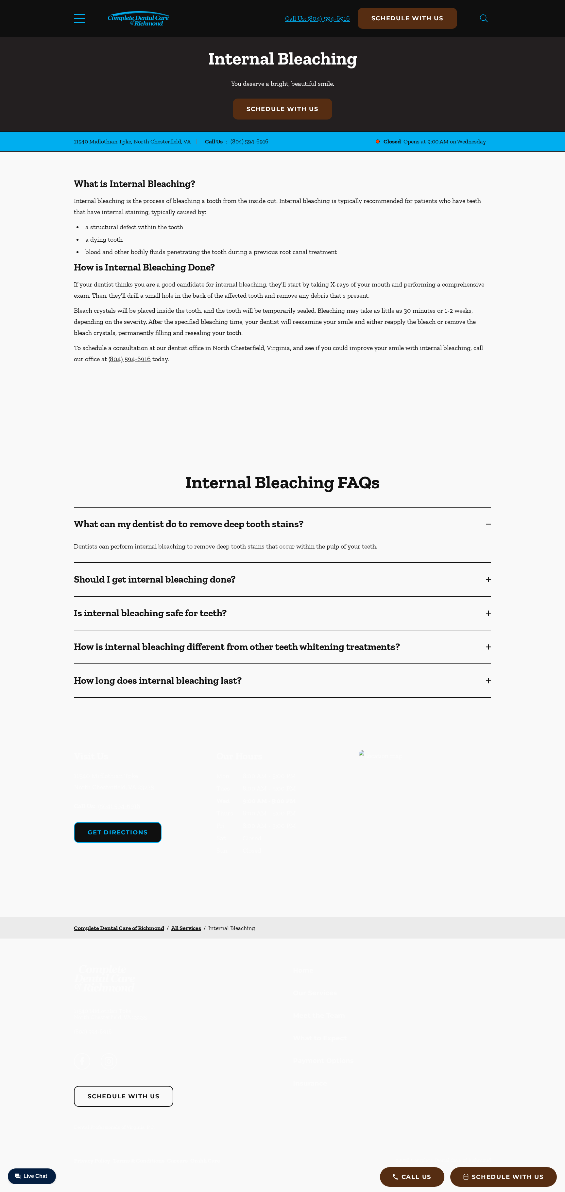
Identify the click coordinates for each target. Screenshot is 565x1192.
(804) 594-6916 (249, 141)
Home (303, 970)
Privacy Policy (92, 1160)
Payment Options (323, 1061)
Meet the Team (319, 1015)
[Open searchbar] (484, 18)
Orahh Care (205, 1160)
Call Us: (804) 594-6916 (317, 18)
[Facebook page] (82, 1061)
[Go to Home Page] (138, 18)
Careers (177, 1160)
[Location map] (425, 820)
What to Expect (320, 1038)
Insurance (310, 1083)
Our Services (315, 993)
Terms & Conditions (138, 1160)
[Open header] (81, 18)
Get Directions (118, 832)
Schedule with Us (407, 18)
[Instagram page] (109, 1061)
